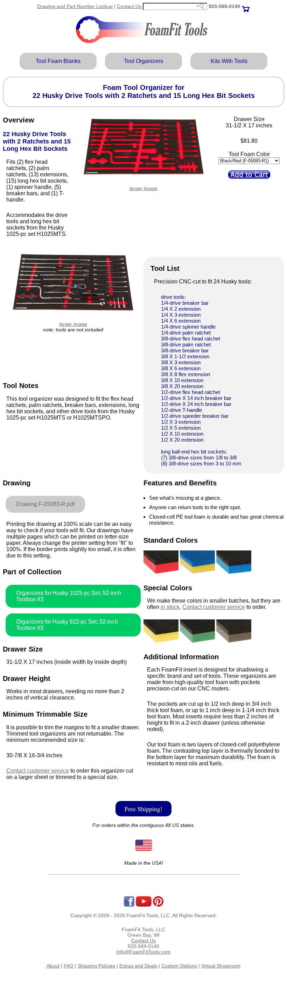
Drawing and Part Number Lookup (75, 6)
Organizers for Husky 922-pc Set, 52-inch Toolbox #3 (67, 625)
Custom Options (179, 966)
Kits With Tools (229, 61)
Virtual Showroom (220, 966)
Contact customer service (37, 771)
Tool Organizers (143, 61)
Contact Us (129, 6)
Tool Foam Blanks (58, 61)
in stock (170, 607)
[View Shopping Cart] (245, 6)
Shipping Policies (96, 966)
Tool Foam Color (249, 154)
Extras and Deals (138, 966)
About (53, 966)
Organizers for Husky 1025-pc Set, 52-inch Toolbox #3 (68, 596)
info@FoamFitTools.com (143, 952)
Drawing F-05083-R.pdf (45, 504)
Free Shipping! (143, 808)
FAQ (69, 966)
